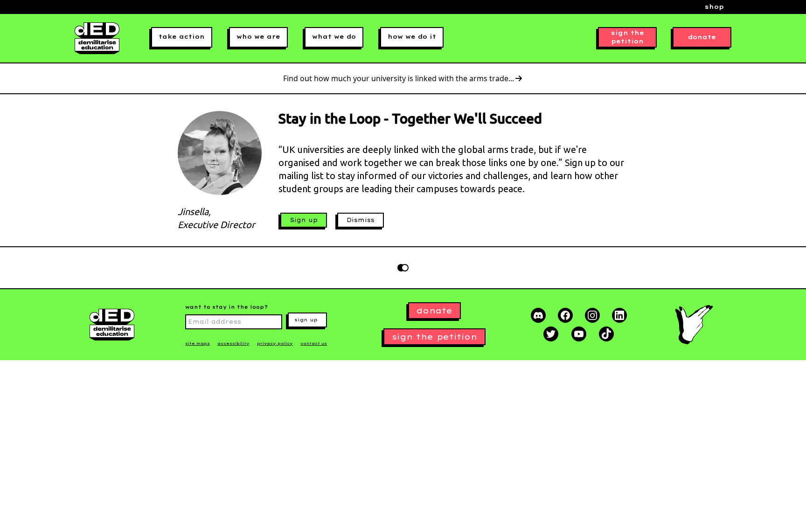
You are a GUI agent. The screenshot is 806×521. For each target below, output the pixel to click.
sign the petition (627, 37)
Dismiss (361, 219)
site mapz (197, 343)
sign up (306, 320)
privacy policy (275, 343)
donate (702, 37)
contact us (313, 343)
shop (714, 6)
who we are (258, 36)
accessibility (233, 343)
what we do (334, 36)
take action (182, 36)
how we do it (412, 36)
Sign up (304, 219)
